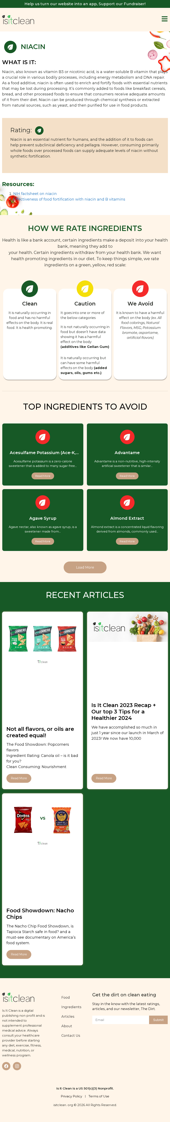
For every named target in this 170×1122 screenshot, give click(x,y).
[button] (85, 567)
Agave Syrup (42, 518)
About (66, 1026)
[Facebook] (6, 1066)
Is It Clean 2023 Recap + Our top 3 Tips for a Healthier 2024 (123, 711)
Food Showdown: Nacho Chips (40, 913)
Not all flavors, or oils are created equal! (40, 732)
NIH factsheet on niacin (35, 193)
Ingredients (71, 1007)
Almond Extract (127, 518)
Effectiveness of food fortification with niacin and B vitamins (69, 199)
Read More (19, 778)
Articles (67, 1016)
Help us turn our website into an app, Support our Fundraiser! (85, 4)
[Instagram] (17, 1066)
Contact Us (70, 1035)
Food (65, 997)
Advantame (127, 452)
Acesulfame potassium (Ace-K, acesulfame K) (43, 455)
